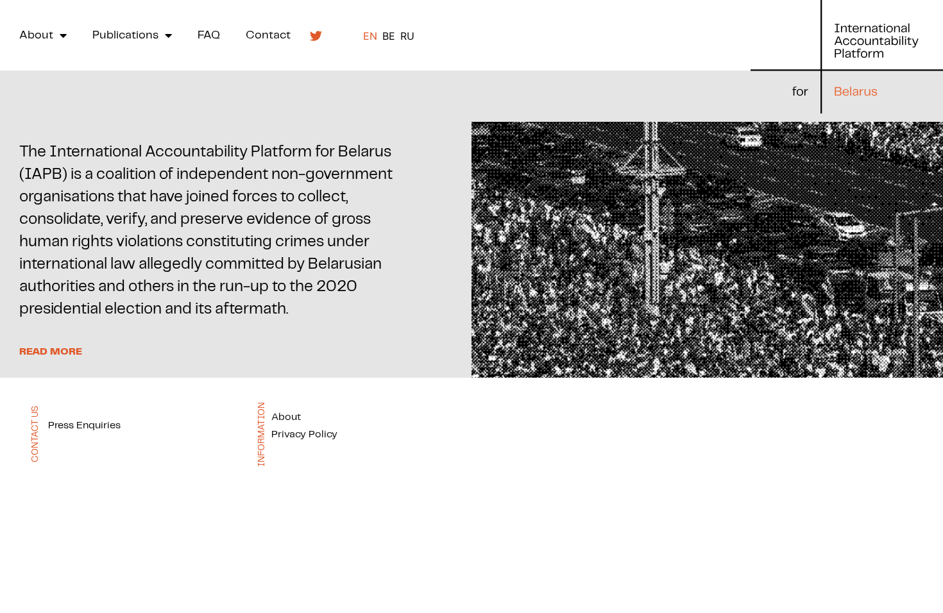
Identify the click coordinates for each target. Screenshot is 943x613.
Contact (268, 35)
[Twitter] (315, 35)
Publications (125, 35)
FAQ (209, 35)
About (36, 35)
